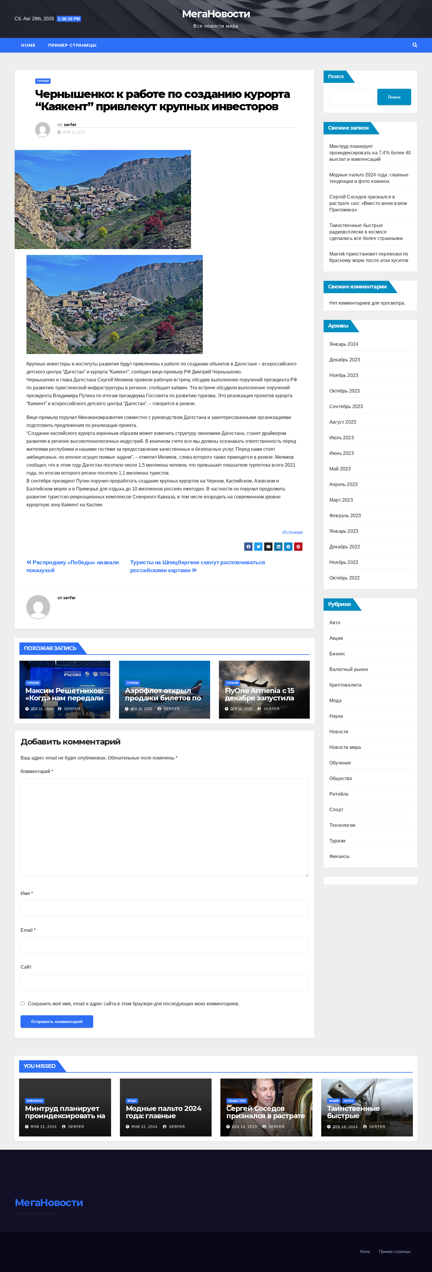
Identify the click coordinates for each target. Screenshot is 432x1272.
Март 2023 (341, 500)
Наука (336, 716)
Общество (340, 778)
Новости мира (345, 747)
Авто (334, 622)
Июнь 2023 (341, 453)
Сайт (26, 966)
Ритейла (338, 794)
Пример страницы (72, 45)
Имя (27, 893)
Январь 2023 (343, 531)
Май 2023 (340, 468)
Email (28, 930)
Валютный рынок (348, 669)
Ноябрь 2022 (343, 562)
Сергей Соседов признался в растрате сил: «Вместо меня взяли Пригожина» (368, 203)
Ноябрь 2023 (343, 375)
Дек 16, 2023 (244, 1127)
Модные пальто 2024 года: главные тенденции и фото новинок (163, 1119)
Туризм (43, 81)
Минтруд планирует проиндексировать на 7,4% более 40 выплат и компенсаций (370, 153)
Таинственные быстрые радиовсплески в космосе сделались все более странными (366, 232)
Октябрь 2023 (344, 390)
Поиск (336, 76)
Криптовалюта (345, 684)
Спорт (336, 809)
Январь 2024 (343, 344)
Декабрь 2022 (344, 546)
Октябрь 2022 (344, 577)
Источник (292, 532)
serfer (70, 124)
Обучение (340, 762)
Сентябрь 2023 (346, 406)
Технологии (342, 825)
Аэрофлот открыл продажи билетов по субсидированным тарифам (163, 701)
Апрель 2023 (343, 484)
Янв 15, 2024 (44, 1127)
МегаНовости (216, 14)
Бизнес (337, 653)
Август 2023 (342, 422)
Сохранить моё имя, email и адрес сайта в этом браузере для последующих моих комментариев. (134, 1003)
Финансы (339, 856)
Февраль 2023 (345, 515)
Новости (338, 731)
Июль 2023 (341, 437)
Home (28, 45)
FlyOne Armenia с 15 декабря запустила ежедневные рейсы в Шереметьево (264, 701)
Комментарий (37, 771)
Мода (335, 700)
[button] (415, 45)
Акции (336, 638)
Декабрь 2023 (344, 359)
